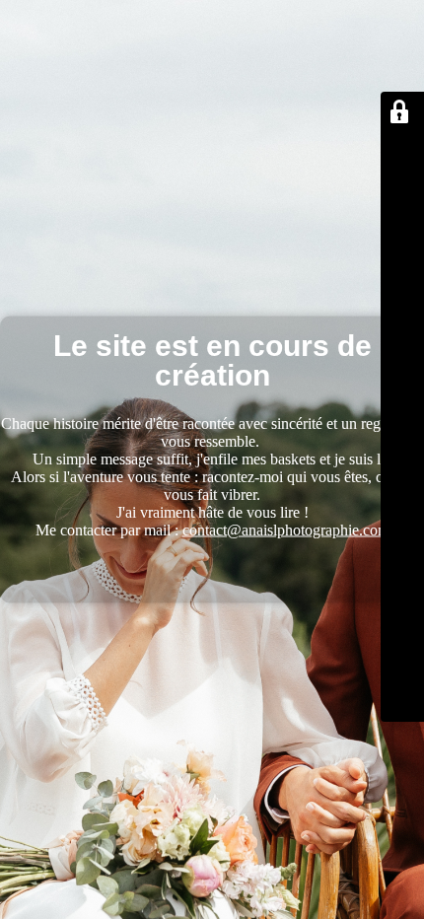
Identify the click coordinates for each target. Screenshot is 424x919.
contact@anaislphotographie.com (285, 530)
